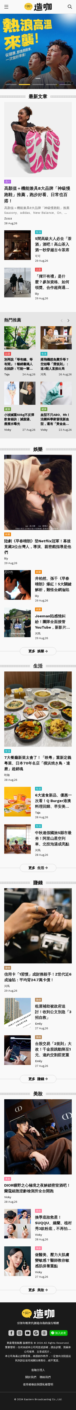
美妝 (7, 1178)
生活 (38, 232)
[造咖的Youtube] (28, 1333)
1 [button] (11, 84)
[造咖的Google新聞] (36, 1333)
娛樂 (7, 534)
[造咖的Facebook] (11, 1333)
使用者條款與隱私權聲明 (38, 1384)
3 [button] (38, 84)
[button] (68, 320)
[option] (38, 51)
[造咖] (38, 7)
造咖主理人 (38, 1370)
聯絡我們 (45, 1377)
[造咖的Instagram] (19, 1333)
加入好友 (60, 1333)
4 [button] (51, 84)
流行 (7, 181)
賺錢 (7, 967)
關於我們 (30, 1377)
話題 (38, 269)
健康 (7, 409)
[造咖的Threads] (44, 1333)
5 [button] (65, 84)
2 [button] (24, 84)
